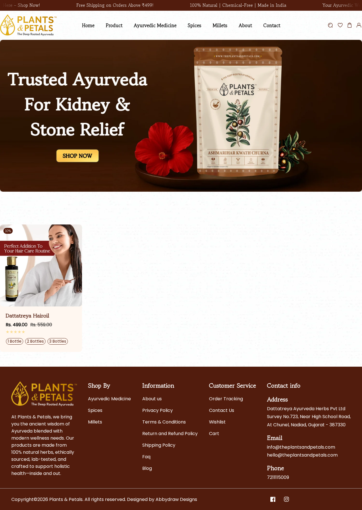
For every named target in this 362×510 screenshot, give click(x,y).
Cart (214, 433)
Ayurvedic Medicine (109, 399)
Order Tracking (226, 399)
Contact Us (221, 410)
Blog (147, 468)
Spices (95, 410)
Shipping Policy (158, 445)
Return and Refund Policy (170, 433)
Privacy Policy (157, 410)
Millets (95, 422)
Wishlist (217, 422)
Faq (146, 456)
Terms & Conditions (164, 422)
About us (152, 399)
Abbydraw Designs (176, 499)
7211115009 (278, 477)
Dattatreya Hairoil (27, 315)
